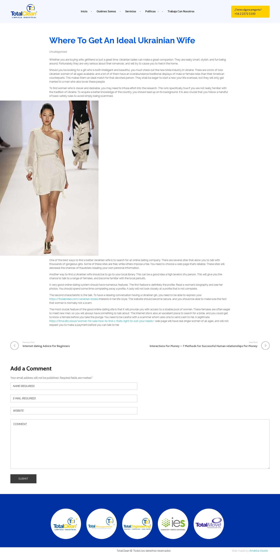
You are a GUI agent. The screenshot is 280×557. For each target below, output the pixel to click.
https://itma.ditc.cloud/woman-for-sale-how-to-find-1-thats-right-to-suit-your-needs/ (101, 321)
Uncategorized (58, 51)
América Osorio (258, 550)
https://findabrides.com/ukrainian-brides (73, 299)
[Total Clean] (27, 11)
